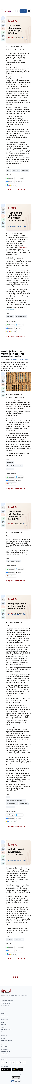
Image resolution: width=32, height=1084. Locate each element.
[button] (2, 18)
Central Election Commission (14, 465)
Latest (3, 1013)
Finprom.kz (23, 247)
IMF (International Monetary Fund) (16, 800)
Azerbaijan (16, 170)
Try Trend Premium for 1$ (16, 190)
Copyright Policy (5, 1051)
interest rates (23, 803)
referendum (25, 170)
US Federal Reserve (12, 803)
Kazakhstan (10, 316)
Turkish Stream (19, 939)
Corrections (4, 1032)
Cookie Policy (4, 1054)
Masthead (3, 1024)
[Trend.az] (6, 11)
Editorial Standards (6, 1029)
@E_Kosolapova (10, 309)
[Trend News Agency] (6, 991)
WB (8, 797)
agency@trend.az (5, 1005)
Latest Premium (5, 1016)
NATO (8, 170)
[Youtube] (13, 1062)
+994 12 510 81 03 (5, 1003)
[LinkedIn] (20, 1062)
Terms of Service (5, 1046)
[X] (10, 1062)
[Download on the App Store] (6, 1069)
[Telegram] (17, 1062)
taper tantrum (10, 807)
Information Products (6, 1040)
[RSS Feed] (24, 1062)
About (2, 1022)
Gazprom (9, 939)
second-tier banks (21, 316)
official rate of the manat (13, 561)
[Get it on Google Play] (17, 1069)
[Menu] (29, 11)
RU (19, 1081)
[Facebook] (6, 1062)
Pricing (3, 1038)
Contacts (3, 1027)
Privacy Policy (4, 1049)
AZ (16, 1081)
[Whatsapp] (2, 1062)
